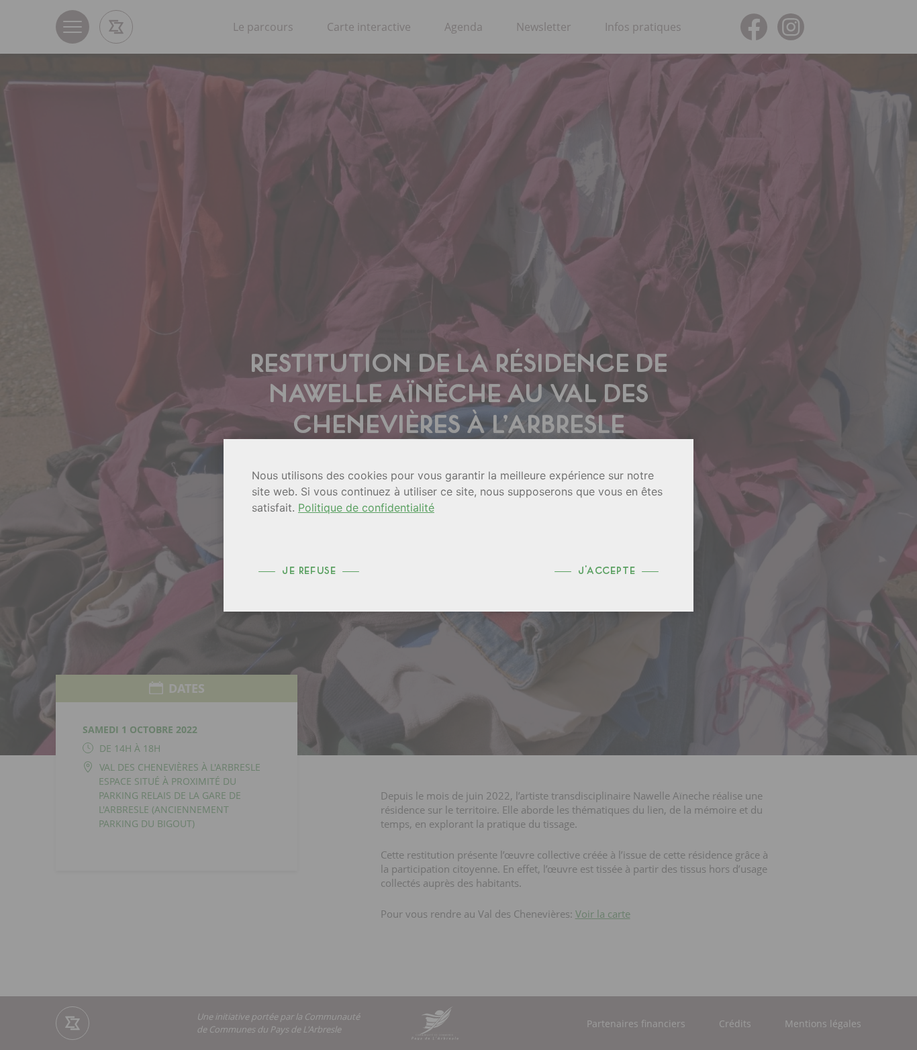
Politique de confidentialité (366, 507)
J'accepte (606, 571)
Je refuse (309, 571)
